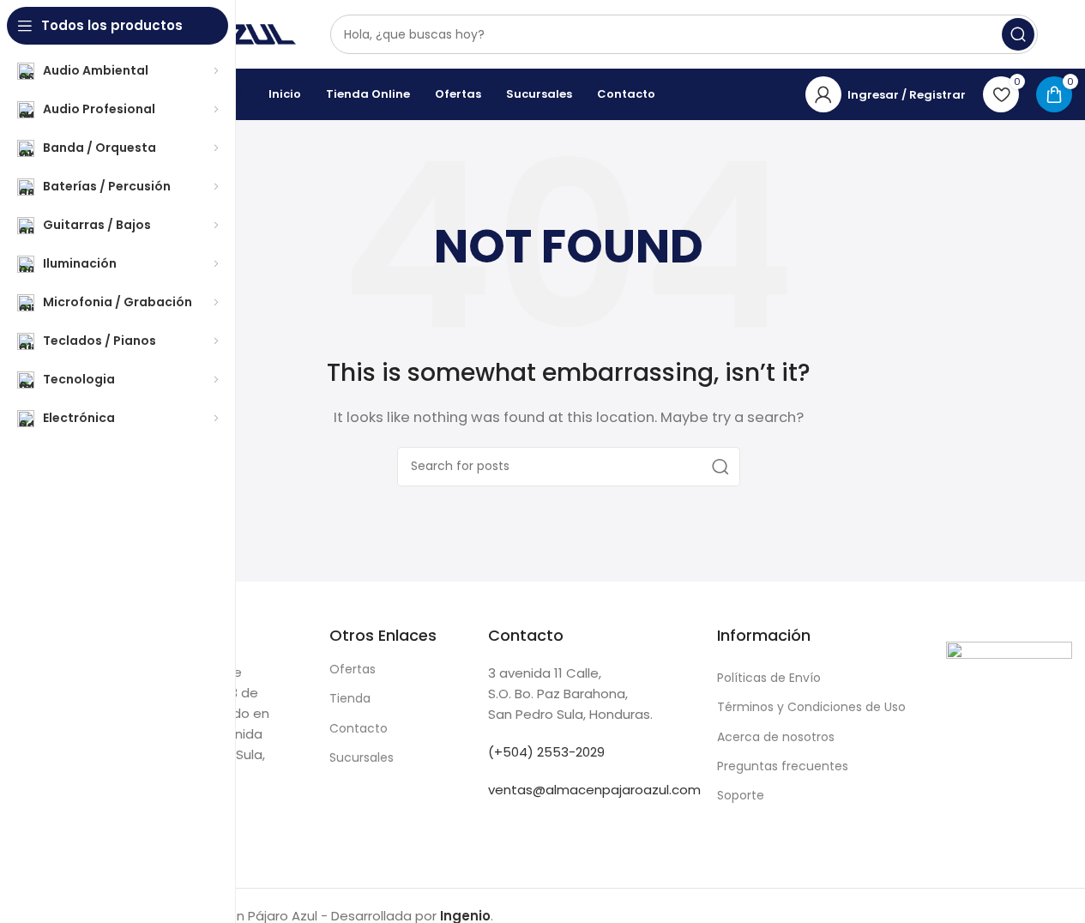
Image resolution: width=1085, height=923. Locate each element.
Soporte (740, 795)
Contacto (358, 728)
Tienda (350, 698)
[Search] (1018, 34)
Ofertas (352, 669)
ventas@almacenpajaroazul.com (594, 790)
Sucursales (361, 757)
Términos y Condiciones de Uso (811, 706)
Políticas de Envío (769, 677)
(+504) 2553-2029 (546, 752)
